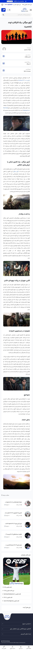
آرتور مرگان (16, 171)
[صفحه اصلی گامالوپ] (24, 10)
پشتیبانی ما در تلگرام (16, 1)
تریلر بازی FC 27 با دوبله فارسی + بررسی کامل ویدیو (13, 545)
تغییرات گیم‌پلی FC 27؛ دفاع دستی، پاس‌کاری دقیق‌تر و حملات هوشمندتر (13, 513)
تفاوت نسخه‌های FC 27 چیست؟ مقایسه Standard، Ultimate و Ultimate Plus (13, 534)
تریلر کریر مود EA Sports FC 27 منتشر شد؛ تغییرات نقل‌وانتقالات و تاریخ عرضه (13, 524)
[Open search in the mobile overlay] (16, 15)
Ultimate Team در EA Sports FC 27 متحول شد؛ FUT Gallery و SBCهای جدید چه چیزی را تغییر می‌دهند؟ (13, 502)
